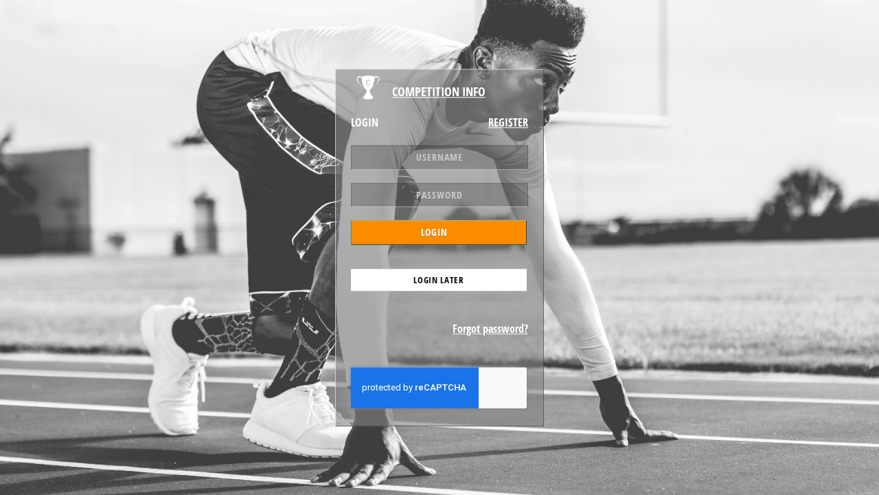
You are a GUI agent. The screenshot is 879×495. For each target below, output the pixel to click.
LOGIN (434, 232)
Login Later (438, 280)
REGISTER (508, 122)
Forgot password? (490, 328)
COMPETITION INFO (439, 91)
